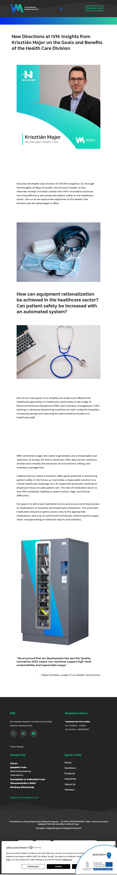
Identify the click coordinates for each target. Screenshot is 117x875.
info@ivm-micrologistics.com (24, 797)
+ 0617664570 (82, 729)
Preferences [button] (67, 860)
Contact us (94, 8)
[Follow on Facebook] (13, 733)
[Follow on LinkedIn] (23, 733)
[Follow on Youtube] (33, 733)
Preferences (33, 867)
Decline (58, 867)
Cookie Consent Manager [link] (16, 847)
